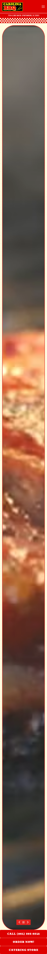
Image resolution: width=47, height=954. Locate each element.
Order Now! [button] (23, 941)
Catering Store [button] (23, 949)
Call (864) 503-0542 (23, 933)
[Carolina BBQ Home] (12, 6)
